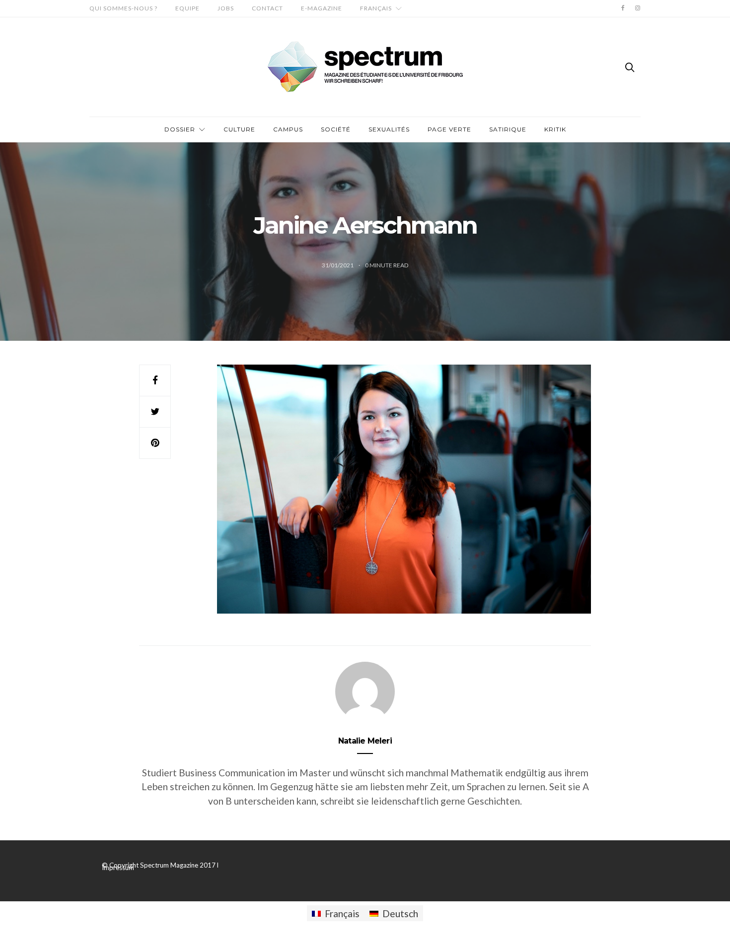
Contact (267, 8)
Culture (239, 129)
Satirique (507, 129)
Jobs (226, 8)
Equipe (187, 8)
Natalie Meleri (365, 741)
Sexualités (389, 129)
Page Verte (449, 129)
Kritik (555, 129)
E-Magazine (321, 8)
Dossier (179, 129)
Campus (288, 129)
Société (336, 129)
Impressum (118, 868)
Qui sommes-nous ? (123, 8)
